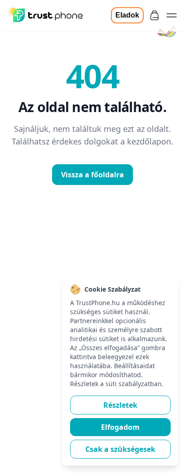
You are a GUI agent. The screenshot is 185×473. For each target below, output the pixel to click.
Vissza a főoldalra (92, 175)
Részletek (120, 405)
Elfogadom (120, 427)
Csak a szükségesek (120, 449)
